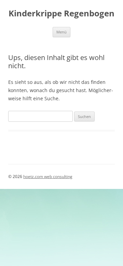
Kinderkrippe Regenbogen (61, 13)
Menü (61, 31)
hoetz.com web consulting (47, 176)
